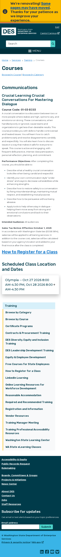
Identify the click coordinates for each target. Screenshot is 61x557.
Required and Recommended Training (29, 402)
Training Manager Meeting (22, 422)
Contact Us (8, 495)
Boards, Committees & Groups (19, 475)
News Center (9, 484)
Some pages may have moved (30, 5)
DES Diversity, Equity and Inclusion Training (27, 341)
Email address (10, 522)
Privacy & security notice (16, 542)
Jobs (4, 500)
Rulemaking (8, 468)
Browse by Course (16, 319)
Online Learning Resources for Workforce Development (24, 386)
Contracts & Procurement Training (27, 333)
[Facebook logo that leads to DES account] (47, 552)
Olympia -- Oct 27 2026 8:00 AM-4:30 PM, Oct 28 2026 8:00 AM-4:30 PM (29, 284)
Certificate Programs (19, 326)
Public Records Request (16, 464)
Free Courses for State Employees (27, 364)
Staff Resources (11, 504)
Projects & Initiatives (14, 480)
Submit (46, 526)
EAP (57, 27)
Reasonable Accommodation (23, 395)
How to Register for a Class (23, 371)
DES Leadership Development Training (29, 350)
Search (53, 44)
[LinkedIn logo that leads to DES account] (42, 552)
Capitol (48, 33)
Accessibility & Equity (14, 459)
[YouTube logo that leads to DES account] (52, 552)
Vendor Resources (17, 415)
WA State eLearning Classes (23, 447)
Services (16, 60)
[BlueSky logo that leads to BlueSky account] (57, 552)
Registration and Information (24, 409)
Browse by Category (18, 312)
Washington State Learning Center (27, 440)
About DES (8, 491)
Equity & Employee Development (25, 357)
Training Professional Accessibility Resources (27, 431)
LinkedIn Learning (16, 377)
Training (11, 306)
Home (5, 60)
